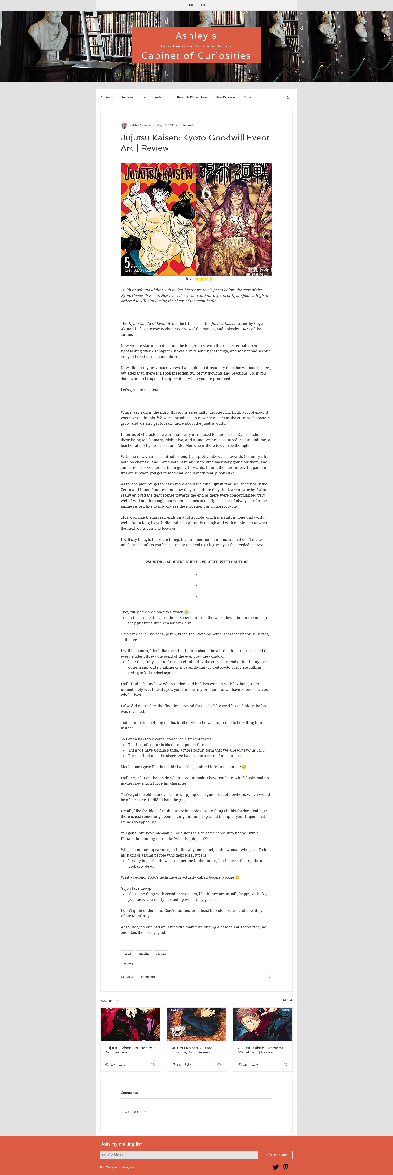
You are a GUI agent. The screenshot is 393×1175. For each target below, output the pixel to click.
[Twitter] (275, 1167)
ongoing (143, 953)
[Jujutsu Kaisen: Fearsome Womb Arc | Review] (262, 1024)
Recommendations (155, 97)
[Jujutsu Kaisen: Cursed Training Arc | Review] (196, 1024)
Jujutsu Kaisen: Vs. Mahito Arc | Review (128, 1050)
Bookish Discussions (192, 97)
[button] (287, 97)
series (127, 953)
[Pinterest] (285, 1167)
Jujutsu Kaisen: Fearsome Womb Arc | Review (261, 1050)
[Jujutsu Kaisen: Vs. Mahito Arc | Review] (130, 1024)
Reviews (127, 97)
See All (288, 1000)
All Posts (106, 97)
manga (161, 953)
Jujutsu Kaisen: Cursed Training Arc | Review (192, 1050)
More (247, 97)
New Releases (225, 97)
